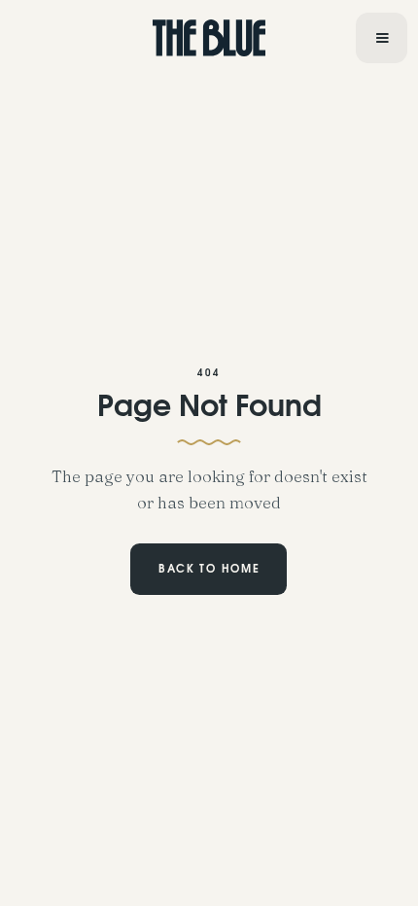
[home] (209, 38)
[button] (381, 38)
